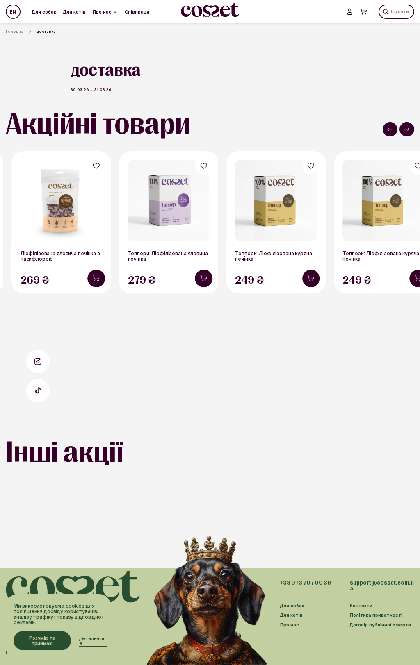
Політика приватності (376, 615)
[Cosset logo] (210, 10)
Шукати (400, 11)
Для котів (74, 11)
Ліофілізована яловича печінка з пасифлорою (60, 256)
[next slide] (406, 129)
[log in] (349, 11)
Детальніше (91, 640)
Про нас (102, 11)
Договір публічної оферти (380, 624)
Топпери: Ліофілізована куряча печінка (273, 256)
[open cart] (363, 11)
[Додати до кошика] (96, 278)
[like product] (96, 166)
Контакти (361, 605)
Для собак (44, 11)
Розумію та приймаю (42, 640)
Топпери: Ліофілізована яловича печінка (168, 256)
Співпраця (137, 11)
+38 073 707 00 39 (305, 583)
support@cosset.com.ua (382, 585)
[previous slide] (390, 129)
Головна (14, 31)
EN (13, 11)
